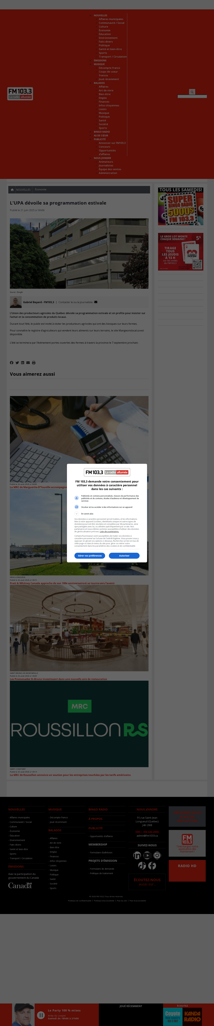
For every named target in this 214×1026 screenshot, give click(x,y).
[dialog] (107, 513)
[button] (107, 514)
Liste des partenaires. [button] (109, 531)
